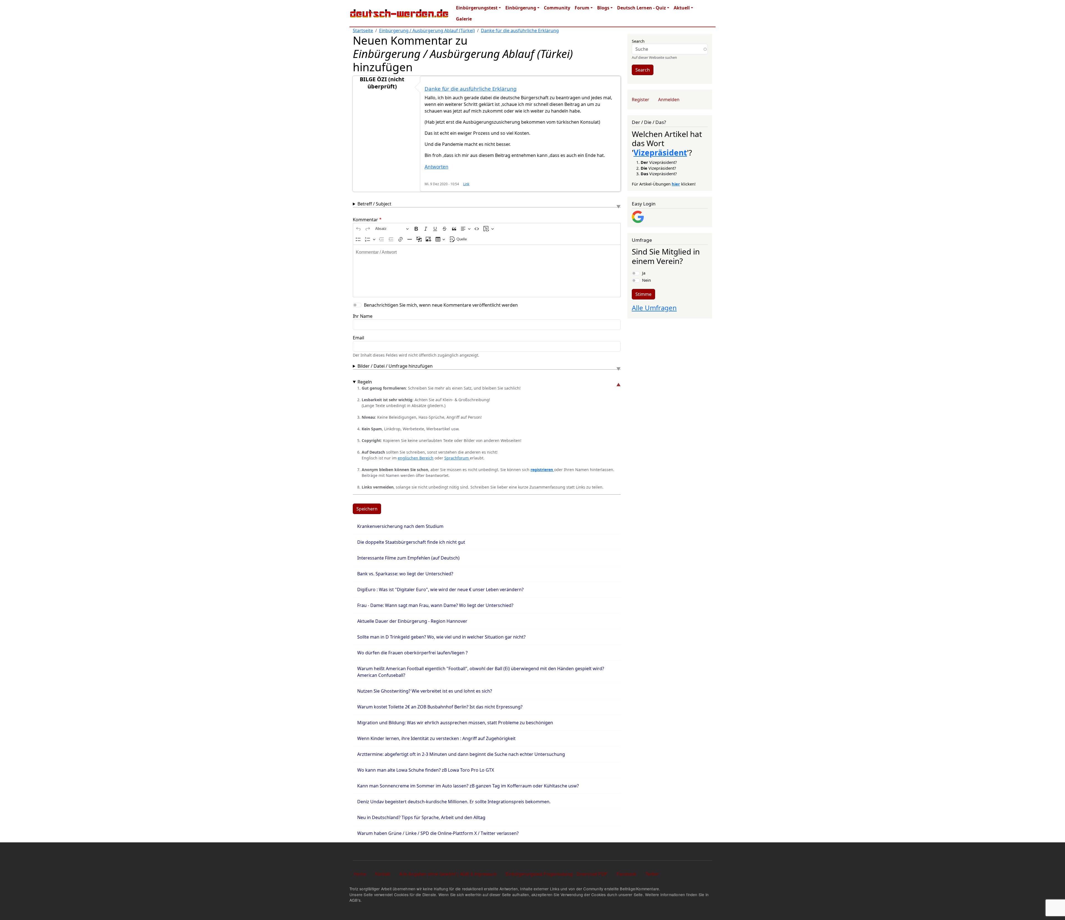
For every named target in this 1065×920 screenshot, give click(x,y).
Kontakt (382, 874)
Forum (582, 8)
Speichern (366, 509)
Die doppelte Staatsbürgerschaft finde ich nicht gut (411, 542)
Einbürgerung (520, 8)
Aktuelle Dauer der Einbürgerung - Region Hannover (412, 621)
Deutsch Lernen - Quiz (641, 8)
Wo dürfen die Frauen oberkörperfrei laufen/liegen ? (412, 653)
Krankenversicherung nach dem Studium (400, 526)
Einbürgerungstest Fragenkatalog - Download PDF (557, 874)
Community (557, 8)
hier (676, 184)
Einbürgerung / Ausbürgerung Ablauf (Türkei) (427, 30)
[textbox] (487, 271)
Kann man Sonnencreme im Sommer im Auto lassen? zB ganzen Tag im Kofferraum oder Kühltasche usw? (468, 786)
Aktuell (682, 8)
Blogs (603, 8)
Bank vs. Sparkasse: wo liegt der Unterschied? (405, 574)
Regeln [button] (364, 382)
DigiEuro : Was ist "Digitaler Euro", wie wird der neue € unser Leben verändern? (440, 589)
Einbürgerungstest (477, 8)
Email (358, 338)
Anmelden (668, 99)
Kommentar (365, 220)
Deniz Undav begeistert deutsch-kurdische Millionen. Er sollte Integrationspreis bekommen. (454, 802)
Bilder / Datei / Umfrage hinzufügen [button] (395, 366)
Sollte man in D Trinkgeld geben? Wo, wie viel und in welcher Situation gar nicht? (441, 637)
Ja (643, 273)
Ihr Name (362, 316)
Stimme (643, 294)
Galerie (464, 19)
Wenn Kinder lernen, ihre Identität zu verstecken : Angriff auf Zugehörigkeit (436, 738)
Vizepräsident (660, 152)
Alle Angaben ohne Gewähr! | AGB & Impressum (448, 874)
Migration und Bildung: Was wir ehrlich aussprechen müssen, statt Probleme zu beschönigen (455, 723)
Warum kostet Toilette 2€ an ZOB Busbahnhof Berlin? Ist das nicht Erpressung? (440, 707)
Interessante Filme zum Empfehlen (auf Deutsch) (408, 558)
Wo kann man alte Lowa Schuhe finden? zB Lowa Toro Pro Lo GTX (425, 770)
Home (360, 874)
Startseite (363, 30)
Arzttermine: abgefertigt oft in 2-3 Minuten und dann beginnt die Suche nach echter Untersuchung (461, 754)
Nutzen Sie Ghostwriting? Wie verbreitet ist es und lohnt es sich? (424, 691)
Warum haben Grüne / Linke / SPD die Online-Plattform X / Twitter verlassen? (438, 833)
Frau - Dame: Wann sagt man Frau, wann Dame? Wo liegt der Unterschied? (435, 605)
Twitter (651, 874)
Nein (646, 280)
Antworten (436, 167)
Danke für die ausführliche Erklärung (520, 30)
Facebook (627, 874)
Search (638, 41)
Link (466, 184)
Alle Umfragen (654, 307)
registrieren (542, 469)
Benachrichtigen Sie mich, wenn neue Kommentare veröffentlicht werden (441, 305)
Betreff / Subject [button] (374, 204)
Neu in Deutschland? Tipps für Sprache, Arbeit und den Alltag (421, 817)
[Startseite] (399, 13)
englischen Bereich (415, 458)
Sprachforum (457, 458)
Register (640, 99)
